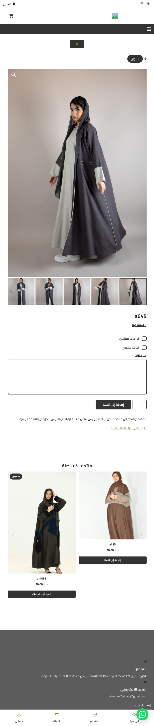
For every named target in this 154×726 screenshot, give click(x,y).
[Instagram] (148, 4)
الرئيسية (134, 721)
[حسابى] (19, 714)
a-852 (41, 578)
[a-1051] (113, 522)
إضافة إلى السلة (113, 404)
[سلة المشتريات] (11, 16)
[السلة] (57, 714)
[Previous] (141, 534)
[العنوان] (142, 4)
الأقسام (94, 721)
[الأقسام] (94, 714)
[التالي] (13, 534)
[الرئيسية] (134, 714)
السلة (56, 721)
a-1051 (112, 578)
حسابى (19, 721)
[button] (149, 29)
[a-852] (42, 522)
